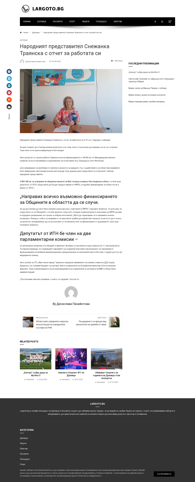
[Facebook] (9, 71)
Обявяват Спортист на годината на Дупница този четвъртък (106, 375)
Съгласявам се (164, 474)
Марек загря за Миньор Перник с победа (147, 88)
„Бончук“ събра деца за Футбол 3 (35, 374)
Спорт (72, 21)
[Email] (9, 106)
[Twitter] (9, 78)
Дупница (41, 21)
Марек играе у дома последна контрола (147, 95)
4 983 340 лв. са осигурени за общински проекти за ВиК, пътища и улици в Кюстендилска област (64, 181)
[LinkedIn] (9, 85)
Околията (58, 21)
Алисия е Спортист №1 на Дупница (71, 374)
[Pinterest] (9, 92)
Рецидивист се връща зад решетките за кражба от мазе (91, 321)
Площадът (101, 21)
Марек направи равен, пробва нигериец (147, 101)
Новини (27, 21)
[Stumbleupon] (9, 99)
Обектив (118, 21)
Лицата (85, 21)
